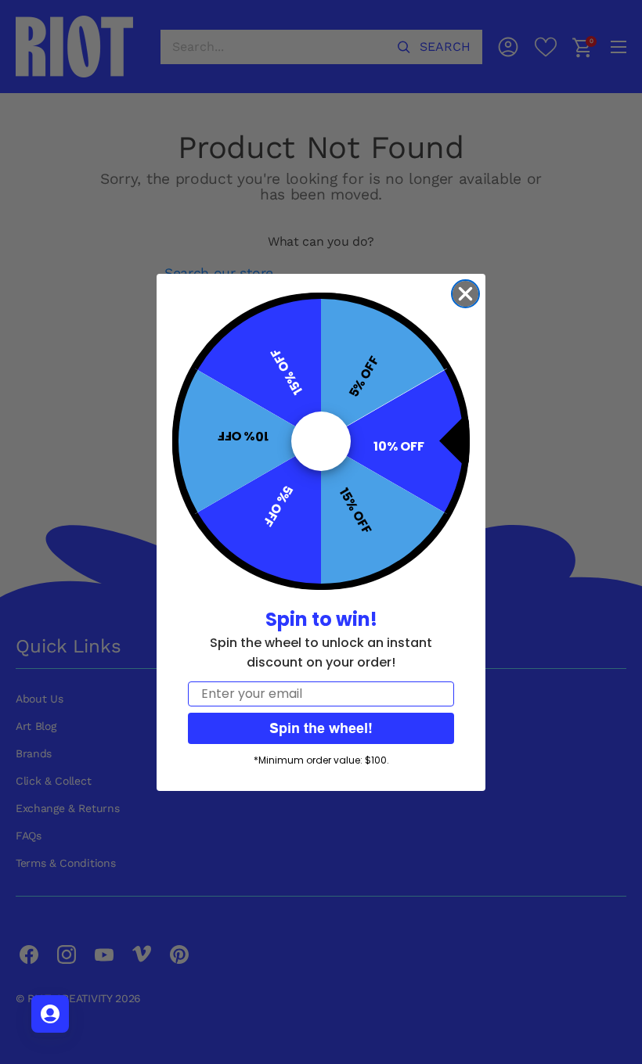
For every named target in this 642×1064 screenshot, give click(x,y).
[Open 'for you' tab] (50, 1014)
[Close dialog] (465, 293)
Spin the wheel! (321, 728)
